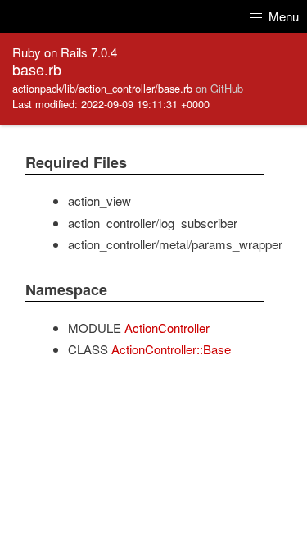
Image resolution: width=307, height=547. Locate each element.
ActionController (167, 327)
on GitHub (219, 88)
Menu (282, 16)
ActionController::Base (171, 349)
